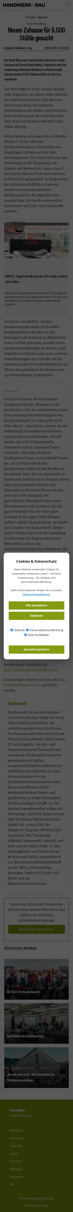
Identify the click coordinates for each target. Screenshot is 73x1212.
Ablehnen (36, 615)
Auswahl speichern (36, 649)
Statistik (19, 630)
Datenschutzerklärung (36, 594)
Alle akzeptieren (36, 605)
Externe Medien (38, 635)
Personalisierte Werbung (46, 630)
